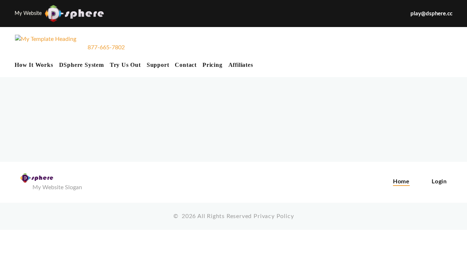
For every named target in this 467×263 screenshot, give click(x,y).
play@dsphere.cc (431, 13)
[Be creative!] (45, 47)
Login (439, 181)
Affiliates (240, 65)
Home (401, 181)
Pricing (212, 65)
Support (158, 65)
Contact (186, 65)
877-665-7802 (106, 47)
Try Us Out (125, 65)
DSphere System (81, 65)
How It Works (34, 65)
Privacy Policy (274, 216)
